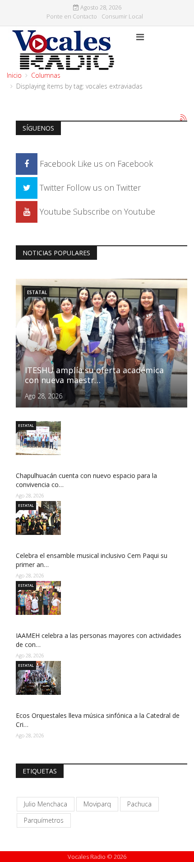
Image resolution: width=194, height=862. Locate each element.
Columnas (45, 75)
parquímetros (44, 820)
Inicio (14, 75)
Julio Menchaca (45, 804)
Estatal (37, 292)
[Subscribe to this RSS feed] (183, 118)
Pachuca (139, 804)
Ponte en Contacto (71, 16)
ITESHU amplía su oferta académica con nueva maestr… (94, 375)
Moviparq (97, 804)
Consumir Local (122, 16)
